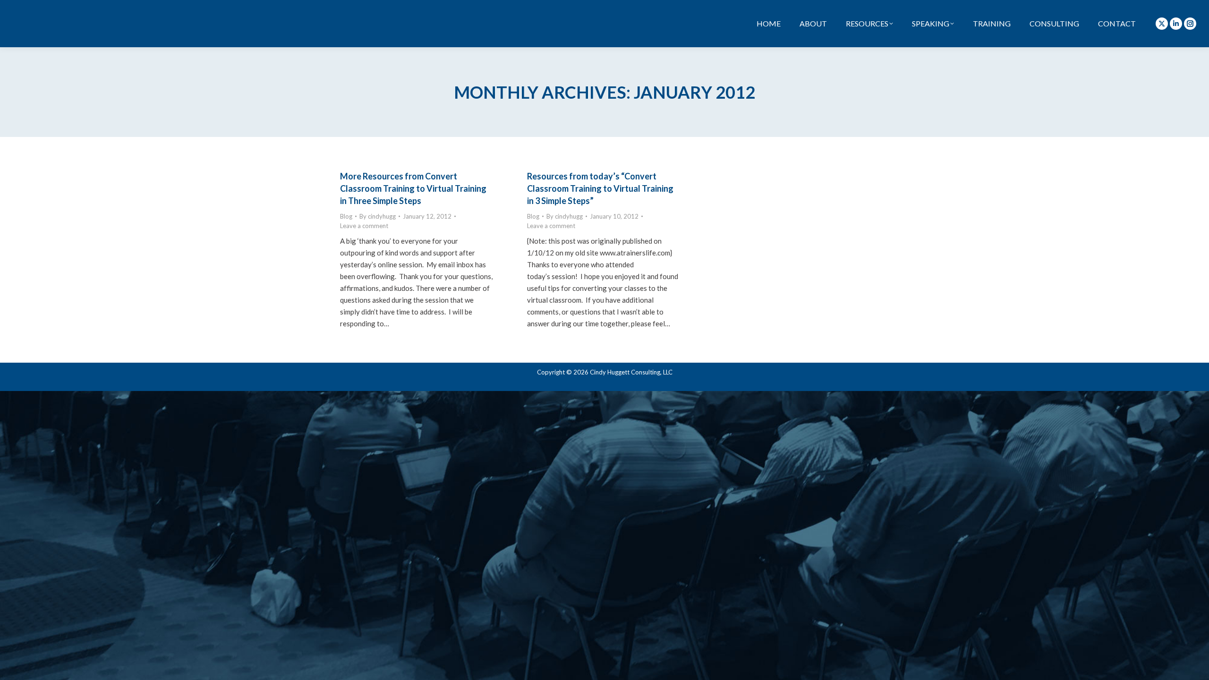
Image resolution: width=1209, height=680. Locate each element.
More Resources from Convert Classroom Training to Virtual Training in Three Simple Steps (413, 188)
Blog (346, 216)
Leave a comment (364, 226)
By (377, 216)
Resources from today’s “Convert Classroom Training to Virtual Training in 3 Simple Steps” (600, 188)
